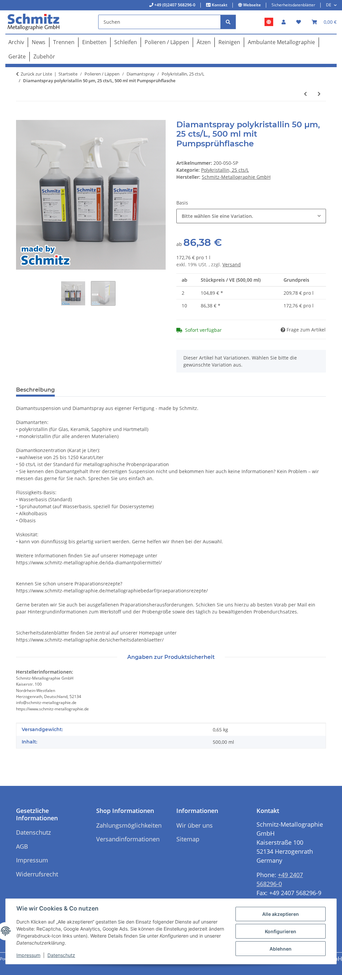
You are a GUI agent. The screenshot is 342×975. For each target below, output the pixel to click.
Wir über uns (194, 825)
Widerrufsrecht (37, 874)
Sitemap (187, 839)
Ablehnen (281, 949)
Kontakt (219, 5)
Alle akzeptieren (280, 914)
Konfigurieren (280, 931)
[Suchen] (228, 22)
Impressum (28, 955)
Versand (231, 264)
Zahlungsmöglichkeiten (129, 825)
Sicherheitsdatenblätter (293, 5)
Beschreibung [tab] (35, 390)
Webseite (251, 5)
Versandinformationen (128, 839)
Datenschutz (61, 955)
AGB (22, 846)
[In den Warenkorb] (21, 116)
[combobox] (251, 216)
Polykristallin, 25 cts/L (225, 170)
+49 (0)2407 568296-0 (174, 5)
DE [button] (328, 5)
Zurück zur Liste (36, 74)
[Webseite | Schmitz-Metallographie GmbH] (269, 22)
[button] (283, 21)
